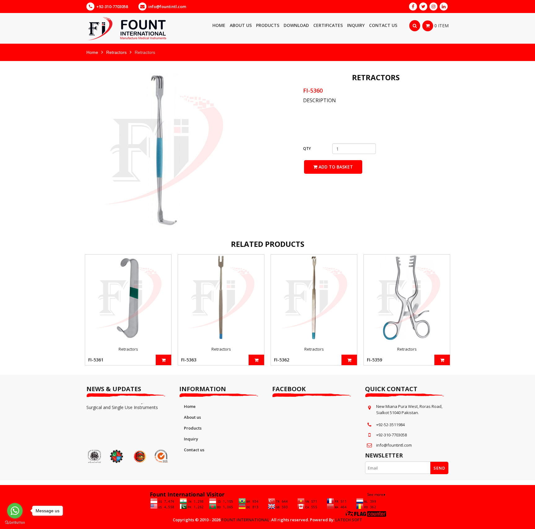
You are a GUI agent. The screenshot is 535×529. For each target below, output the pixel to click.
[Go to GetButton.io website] (15, 523)
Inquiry (191, 439)
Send (439, 468)
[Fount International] (143, 28)
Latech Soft (348, 519)
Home (92, 52)
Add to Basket (335, 167)
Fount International (245, 519)
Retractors (116, 52)
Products (193, 428)
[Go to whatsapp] (15, 510)
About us (192, 417)
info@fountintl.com (167, 6)
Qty (307, 148)
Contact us (194, 449)
